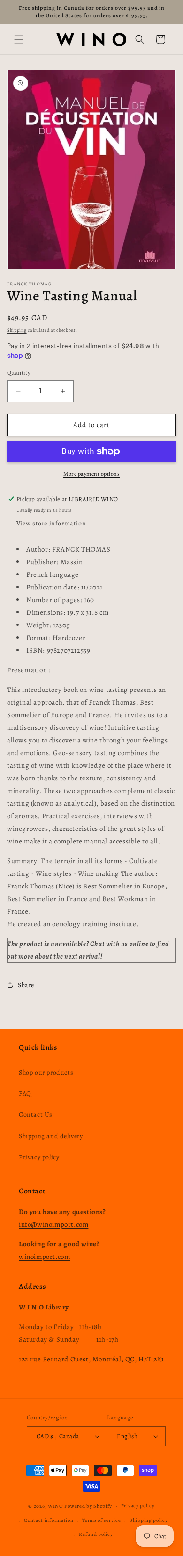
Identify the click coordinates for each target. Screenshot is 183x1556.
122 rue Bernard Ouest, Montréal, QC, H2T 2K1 (91, 1359)
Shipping (17, 330)
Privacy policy (39, 1157)
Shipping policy (149, 1520)
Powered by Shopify (88, 1506)
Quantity (18, 373)
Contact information (48, 1520)
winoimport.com (44, 1256)
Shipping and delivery (51, 1136)
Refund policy (96, 1534)
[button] (18, 39)
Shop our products (46, 1072)
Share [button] (26, 985)
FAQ (25, 1093)
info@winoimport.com (53, 1224)
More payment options (91, 474)
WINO (56, 1506)
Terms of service (101, 1520)
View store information (51, 523)
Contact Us (36, 1114)
